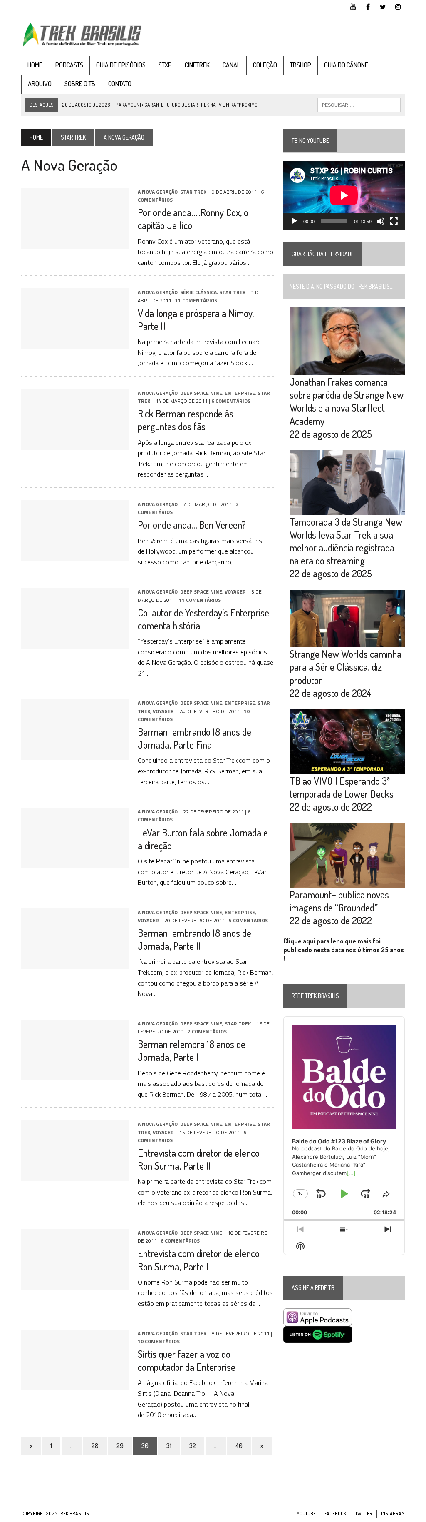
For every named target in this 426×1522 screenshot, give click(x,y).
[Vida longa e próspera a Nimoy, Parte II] (75, 344)
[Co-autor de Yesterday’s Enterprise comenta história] (75, 643)
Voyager (235, 592)
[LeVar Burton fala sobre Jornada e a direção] (75, 863)
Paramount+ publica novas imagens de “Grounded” (339, 901)
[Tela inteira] (394, 221)
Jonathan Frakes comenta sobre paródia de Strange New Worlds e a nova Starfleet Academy (347, 401)
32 (192, 1446)
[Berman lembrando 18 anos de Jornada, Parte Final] (75, 754)
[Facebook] (368, 6)
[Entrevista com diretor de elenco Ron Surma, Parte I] (75, 1284)
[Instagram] (398, 6)
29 (120, 1446)
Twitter (363, 1513)
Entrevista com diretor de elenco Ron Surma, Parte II (199, 1159)
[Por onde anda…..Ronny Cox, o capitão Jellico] (75, 243)
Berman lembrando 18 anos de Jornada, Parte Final (194, 738)
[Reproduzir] (294, 221)
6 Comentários (230, 401)
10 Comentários (159, 1341)
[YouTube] (353, 6)
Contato (119, 84)
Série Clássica (198, 292)
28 (95, 1446)
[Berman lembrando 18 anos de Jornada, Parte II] (75, 963)
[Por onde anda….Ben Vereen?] (75, 555)
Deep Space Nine (201, 393)
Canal (231, 65)
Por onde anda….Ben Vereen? (192, 524)
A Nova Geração (158, 192)
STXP (165, 65)
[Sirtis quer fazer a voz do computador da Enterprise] (75, 1385)
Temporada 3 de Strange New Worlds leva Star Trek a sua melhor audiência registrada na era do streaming (346, 541)
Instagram (393, 1513)
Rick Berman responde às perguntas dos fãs (185, 420)
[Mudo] (380, 221)
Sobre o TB (79, 84)
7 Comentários (207, 1031)
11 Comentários (196, 300)
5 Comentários (248, 920)
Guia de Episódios (121, 65)
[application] (344, 195)
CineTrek (197, 65)
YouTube (306, 1513)
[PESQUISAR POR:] (359, 104)
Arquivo (40, 84)
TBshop (300, 65)
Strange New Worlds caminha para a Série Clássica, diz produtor (345, 666)
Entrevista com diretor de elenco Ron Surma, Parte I (199, 1259)
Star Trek (73, 137)
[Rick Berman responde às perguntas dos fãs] (75, 444)
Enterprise (240, 393)
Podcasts (69, 65)
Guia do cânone (346, 65)
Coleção (265, 65)
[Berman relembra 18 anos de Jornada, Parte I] (75, 1075)
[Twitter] (383, 6)
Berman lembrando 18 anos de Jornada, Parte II (194, 939)
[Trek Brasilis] (82, 34)
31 (168, 1446)
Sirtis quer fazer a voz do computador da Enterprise (186, 1360)
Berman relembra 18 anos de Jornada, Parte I (191, 1050)
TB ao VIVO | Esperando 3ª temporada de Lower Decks (342, 787)
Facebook (335, 1513)
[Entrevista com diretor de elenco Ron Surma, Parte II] (75, 1175)
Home (34, 65)
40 (239, 1446)
